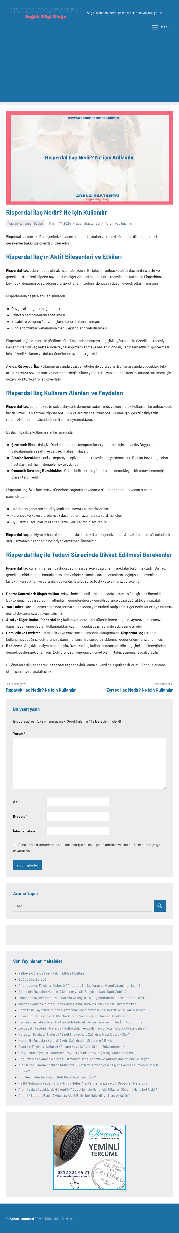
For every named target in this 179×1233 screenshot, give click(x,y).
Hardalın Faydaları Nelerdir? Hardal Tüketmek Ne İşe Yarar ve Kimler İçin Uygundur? (80, 1022)
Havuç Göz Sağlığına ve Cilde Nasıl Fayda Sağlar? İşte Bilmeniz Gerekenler (73, 1016)
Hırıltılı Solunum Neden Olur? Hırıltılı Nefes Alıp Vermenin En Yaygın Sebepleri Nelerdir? (82, 1083)
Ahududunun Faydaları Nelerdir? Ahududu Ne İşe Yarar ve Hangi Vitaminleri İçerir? (79, 985)
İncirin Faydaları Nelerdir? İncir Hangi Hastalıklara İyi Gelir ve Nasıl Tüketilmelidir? (77, 1004)
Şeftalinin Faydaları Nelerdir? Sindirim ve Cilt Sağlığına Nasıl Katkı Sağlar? (72, 991)
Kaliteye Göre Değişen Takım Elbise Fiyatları (51, 973)
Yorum (19, 733)
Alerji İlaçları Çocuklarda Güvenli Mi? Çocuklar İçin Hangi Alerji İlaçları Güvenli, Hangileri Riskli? (87, 1089)
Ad (16, 801)
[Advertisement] (89, 71)
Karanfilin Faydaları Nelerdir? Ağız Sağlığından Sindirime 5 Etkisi (65, 1040)
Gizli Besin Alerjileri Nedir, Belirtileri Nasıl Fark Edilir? (57, 1077)
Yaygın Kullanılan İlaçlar (25, 223)
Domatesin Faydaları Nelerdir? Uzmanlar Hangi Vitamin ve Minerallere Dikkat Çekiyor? (81, 1010)
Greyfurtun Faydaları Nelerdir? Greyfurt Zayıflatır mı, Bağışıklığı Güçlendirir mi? (76, 1052)
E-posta (20, 816)
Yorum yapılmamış (118, 223)
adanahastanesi (88, 223)
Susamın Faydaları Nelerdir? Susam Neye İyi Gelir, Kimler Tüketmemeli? (71, 1046)
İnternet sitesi (24, 831)
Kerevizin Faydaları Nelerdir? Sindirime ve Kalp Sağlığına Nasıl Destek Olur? (74, 1034)
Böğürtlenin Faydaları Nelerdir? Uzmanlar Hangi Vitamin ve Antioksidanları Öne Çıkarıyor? (84, 1059)
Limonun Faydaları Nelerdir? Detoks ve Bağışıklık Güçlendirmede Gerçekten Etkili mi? (81, 997)
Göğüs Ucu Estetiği (32, 979)
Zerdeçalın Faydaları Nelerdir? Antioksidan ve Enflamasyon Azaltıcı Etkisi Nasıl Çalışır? (82, 1028)
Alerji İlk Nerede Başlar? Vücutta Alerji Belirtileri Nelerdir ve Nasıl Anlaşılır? (74, 1095)
